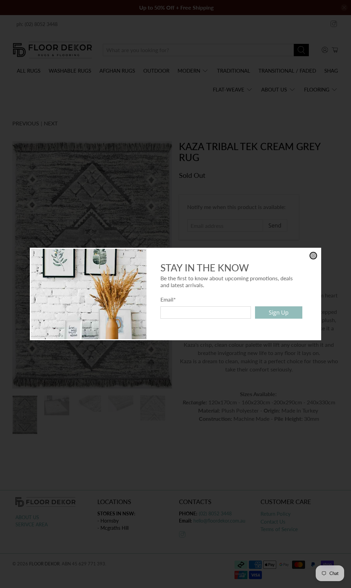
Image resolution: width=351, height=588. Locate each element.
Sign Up (279, 312)
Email (168, 299)
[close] (313, 255)
